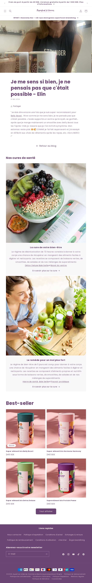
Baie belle (44, 265)
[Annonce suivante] (87, 3)
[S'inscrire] (46, 554)
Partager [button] (17, 106)
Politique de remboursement (20, 540)
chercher (62, 540)
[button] (5, 11)
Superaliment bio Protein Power (61, 501)
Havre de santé (30, 381)
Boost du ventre (59, 265)
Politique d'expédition (33, 534)
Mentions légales (77, 576)
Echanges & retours (74, 534)
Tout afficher (46, 511)
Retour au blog (47, 145)
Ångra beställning (77, 540)
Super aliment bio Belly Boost (19, 451)
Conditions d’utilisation (42, 576)
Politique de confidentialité (20, 576)
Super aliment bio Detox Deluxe (20, 501)
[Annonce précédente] (4, 3)
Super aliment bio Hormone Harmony (64, 451)
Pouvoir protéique (60, 381)
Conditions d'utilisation (45, 540)
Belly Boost (16, 115)
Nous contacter (14, 534)
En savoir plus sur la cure (44, 270)
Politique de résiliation (40, 579)
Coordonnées (57, 579)
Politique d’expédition (61, 576)
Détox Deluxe (31, 265)
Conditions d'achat (54, 534)
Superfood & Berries (20, 574)
